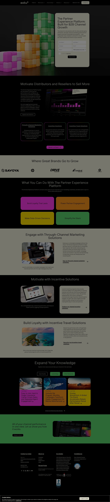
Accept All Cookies (84, 498)
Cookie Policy (18, 500)
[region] (55, 498)
